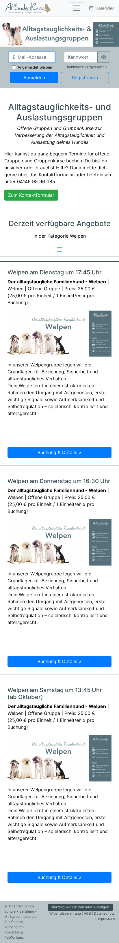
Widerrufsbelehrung (65, 913)
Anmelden (34, 77)
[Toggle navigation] (77, 8)
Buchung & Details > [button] (60, 452)
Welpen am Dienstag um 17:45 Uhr (55, 272)
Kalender (101, 8)
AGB (87, 913)
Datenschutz (104, 913)
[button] (59, 250)
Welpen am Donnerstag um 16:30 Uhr (59, 481)
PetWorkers (13, 937)
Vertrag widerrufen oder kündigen (80, 907)
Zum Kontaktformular (31, 195)
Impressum (106, 918)
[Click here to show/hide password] (103, 57)
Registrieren (85, 77)
